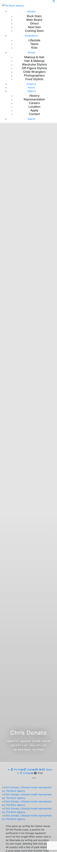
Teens (34, 44)
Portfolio (19, 769)
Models (31, 11)
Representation (34, 99)
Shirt (13, 745)
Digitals (31, 769)
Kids (34, 47)
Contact (34, 114)
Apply (34, 110)
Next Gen (34, 27)
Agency (31, 91)
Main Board (34, 20)
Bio (40, 769)
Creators (31, 84)
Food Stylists (34, 79)
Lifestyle (34, 40)
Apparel (24, 741)
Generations (31, 35)
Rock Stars (34, 16)
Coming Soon (34, 31)
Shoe (44, 741)
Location (34, 106)
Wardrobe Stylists (34, 64)
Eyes (34, 749)
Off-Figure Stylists (34, 68)
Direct (34, 23)
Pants (32, 745)
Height (10, 741)
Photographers (34, 75)
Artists (31, 52)
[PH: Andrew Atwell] (28, 789)
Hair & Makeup (34, 61)
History (34, 95)
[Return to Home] (13, 5)
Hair (15, 749)
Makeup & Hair (34, 57)
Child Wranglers (34, 72)
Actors (31, 87)
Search (31, 118)
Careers (34, 103)
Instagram (28, 773)
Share (49, 769)
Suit (34, 741)
